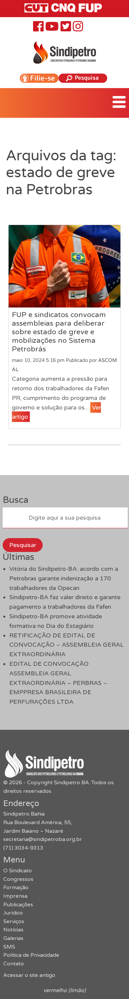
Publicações (18, 904)
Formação (15, 887)
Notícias (13, 929)
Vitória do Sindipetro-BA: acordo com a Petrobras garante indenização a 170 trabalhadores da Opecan (63, 578)
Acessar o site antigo (29, 975)
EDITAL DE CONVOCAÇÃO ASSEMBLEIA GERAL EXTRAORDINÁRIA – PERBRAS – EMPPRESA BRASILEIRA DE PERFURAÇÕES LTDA (58, 682)
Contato (13, 963)
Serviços (13, 921)
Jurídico (13, 913)
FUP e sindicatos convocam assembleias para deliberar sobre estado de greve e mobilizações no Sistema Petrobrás (59, 331)
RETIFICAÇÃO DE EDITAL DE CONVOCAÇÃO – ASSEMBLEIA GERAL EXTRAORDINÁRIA (66, 645)
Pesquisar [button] (22, 545)
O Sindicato (17, 870)
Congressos (18, 879)
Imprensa (15, 896)
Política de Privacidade (31, 955)
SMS (9, 947)
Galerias (13, 938)
